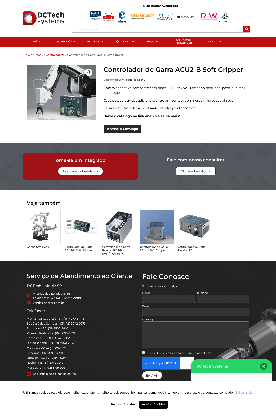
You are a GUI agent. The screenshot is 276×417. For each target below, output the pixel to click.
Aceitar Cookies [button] (153, 404)
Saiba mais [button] (243, 392)
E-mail (146, 306)
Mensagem (149, 319)
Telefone (202, 293)
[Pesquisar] (246, 29)
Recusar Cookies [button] (123, 404)
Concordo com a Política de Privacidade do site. (179, 353)
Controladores (55, 54)
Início (28, 54)
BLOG (150, 41)
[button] (88, 72)
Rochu (39, 54)
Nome (146, 293)
